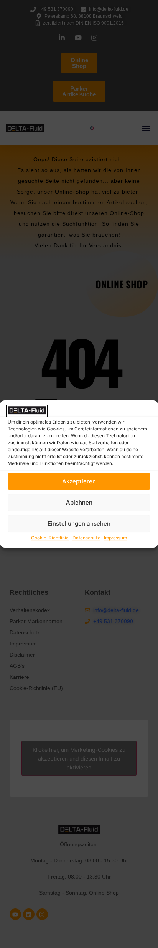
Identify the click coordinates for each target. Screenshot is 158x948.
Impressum (115, 538)
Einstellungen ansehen (79, 523)
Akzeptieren (79, 481)
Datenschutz (86, 538)
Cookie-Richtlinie (50, 538)
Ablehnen (79, 502)
